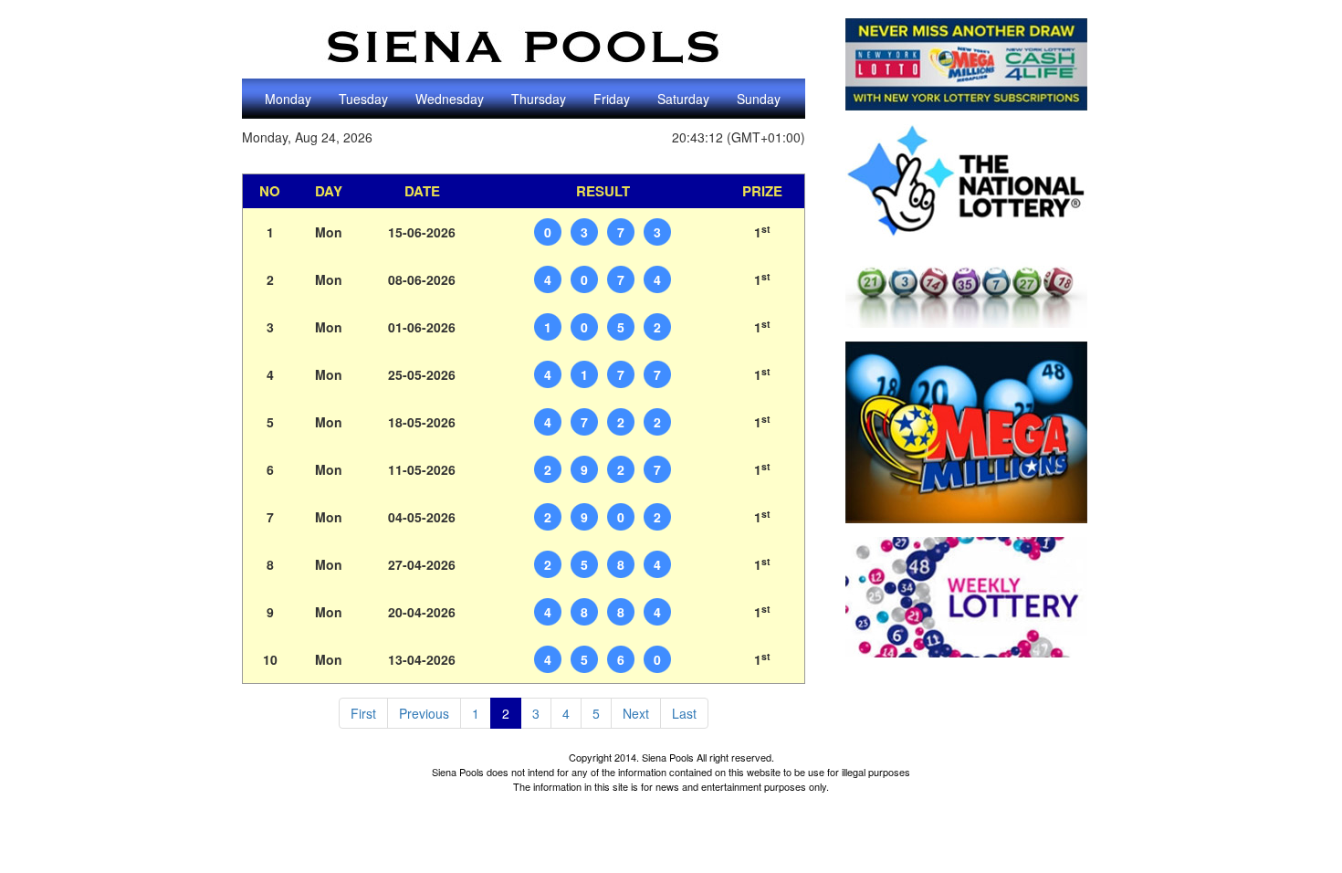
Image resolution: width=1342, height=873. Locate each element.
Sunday (759, 98)
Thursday (538, 98)
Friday (611, 98)
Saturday (683, 98)
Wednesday (449, 98)
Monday (288, 98)
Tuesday (363, 98)
